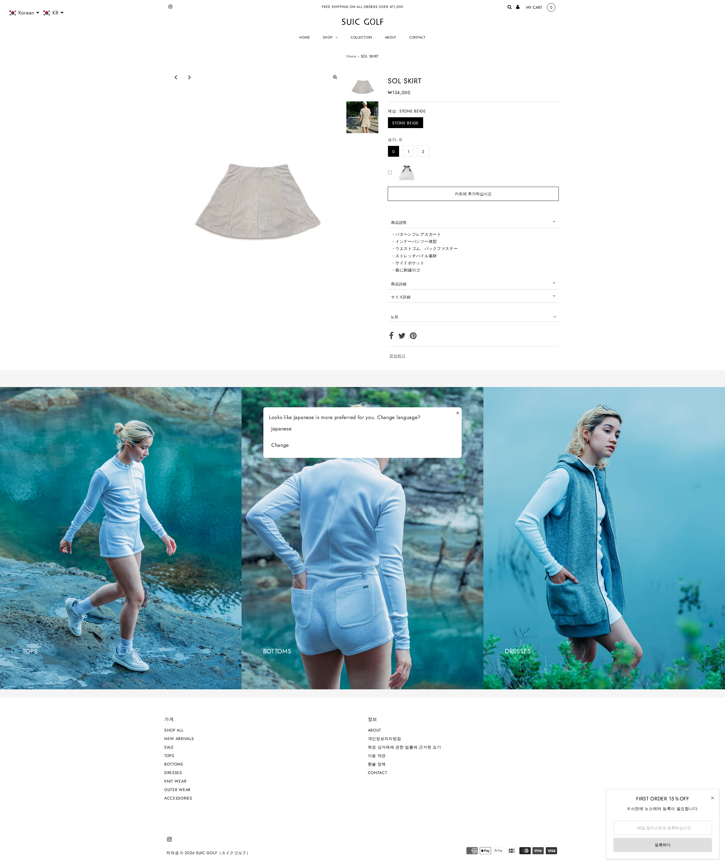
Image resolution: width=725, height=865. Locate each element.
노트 (394, 317)
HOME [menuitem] (304, 37)
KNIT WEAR (175, 781)
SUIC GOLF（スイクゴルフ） (223, 853)
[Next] (189, 77)
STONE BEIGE (405, 123)
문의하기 (397, 356)
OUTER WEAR (177, 789)
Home (351, 56)
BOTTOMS (173, 764)
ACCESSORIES (178, 798)
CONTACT (377, 772)
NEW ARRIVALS (179, 738)
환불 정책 (377, 764)
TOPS (169, 755)
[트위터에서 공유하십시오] (402, 337)
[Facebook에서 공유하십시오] (391, 337)
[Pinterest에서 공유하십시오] (413, 337)
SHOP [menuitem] (328, 37)
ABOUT (374, 730)
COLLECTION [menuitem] (361, 37)
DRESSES (173, 772)
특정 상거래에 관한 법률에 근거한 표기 (404, 747)
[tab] (473, 221)
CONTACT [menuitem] (417, 37)
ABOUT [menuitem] (391, 37)
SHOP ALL (174, 730)
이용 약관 (377, 755)
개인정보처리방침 (384, 738)
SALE (169, 747)
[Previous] (175, 77)
